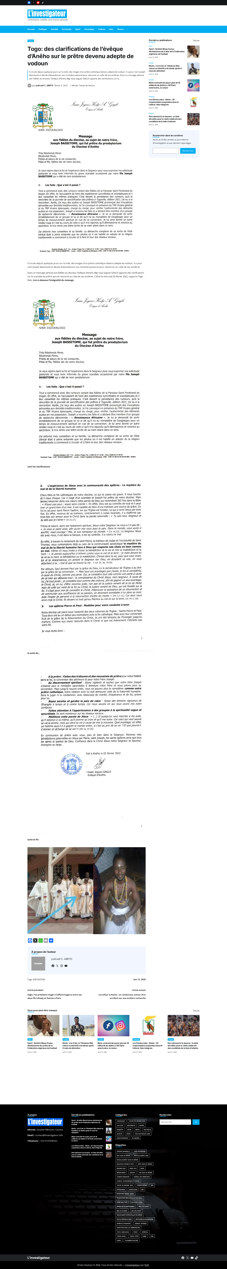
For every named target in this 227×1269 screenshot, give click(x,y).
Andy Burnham (139, 1151)
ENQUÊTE (120, 1130)
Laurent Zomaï (137, 1202)
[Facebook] (29, 2)
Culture (30, 41)
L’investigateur (132, 1265)
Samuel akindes (141, 1223)
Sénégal (145, 1232)
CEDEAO (132, 1172)
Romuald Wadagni (124, 1223)
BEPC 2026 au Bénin (145, 1164)
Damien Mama (142, 1185)
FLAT (147, 1265)
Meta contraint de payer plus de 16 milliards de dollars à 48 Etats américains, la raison (164, 85)
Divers (141, 1125)
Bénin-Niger (121, 1172)
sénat (135, 1232)
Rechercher (188, 150)
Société (151, 63)
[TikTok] (42, 2)
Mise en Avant (143, 1206)
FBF (142, 1189)
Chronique (121, 1121)
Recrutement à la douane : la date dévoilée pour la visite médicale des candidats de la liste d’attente (165, 119)
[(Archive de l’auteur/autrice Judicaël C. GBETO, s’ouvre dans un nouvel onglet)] (29, 86)
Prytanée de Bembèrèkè (144, 1219)
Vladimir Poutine (131, 1240)
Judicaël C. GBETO (44, 85)
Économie (135, 1138)
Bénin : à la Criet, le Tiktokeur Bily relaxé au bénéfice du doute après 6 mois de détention (165, 68)
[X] (33, 2)
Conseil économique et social (128, 1181)
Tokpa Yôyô (134, 1236)
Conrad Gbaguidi (123, 1177)
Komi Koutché (122, 1202)
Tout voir (196, 40)
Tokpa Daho (121, 1236)
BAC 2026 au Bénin (123, 1155)
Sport (150, 46)
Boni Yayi (133, 1168)
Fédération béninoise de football (130, 1198)
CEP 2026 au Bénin (145, 1172)
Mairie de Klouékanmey (125, 1206)
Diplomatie (131, 1125)
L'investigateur (38, 1258)
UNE (152, 1236)
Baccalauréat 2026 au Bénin (127, 1160)
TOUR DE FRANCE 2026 (142, 1134)
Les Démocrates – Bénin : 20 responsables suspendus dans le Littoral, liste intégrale (164, 102)
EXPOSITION (39, 979)
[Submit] (196, 1122)
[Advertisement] (113, 1082)
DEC (152, 1185)
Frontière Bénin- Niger (125, 1194)
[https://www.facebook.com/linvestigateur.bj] (182, 1257)
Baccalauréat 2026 (141, 1155)
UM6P (144, 1236)
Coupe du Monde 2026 (137, 1121)
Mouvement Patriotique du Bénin (129, 1215)
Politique (152, 97)
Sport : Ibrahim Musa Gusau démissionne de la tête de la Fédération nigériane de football (166, 51)
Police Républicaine (124, 1219)
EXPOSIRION (121, 1189)
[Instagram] (61, 965)
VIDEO (119, 1240)
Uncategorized (122, 1138)
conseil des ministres (142, 1177)
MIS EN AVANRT (122, 1211)
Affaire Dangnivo (123, 1151)
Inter (129, 1130)
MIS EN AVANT (136, 1211)
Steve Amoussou (123, 1232)
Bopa (142, 1168)
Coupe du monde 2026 (125, 1185)
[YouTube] (38, 2)
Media (137, 1130)
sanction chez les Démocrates (128, 1228)
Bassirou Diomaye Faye (125, 1164)
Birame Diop (121, 1168)
